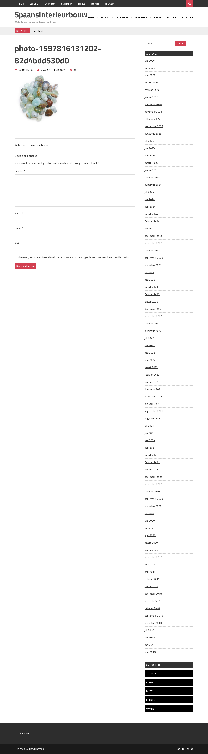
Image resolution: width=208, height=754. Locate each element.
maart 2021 (151, 455)
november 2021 (153, 396)
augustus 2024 (153, 185)
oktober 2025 (152, 119)
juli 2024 (149, 192)
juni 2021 (150, 433)
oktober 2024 (152, 177)
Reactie (20, 171)
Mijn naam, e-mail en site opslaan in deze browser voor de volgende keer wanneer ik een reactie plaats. (73, 257)
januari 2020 (151, 550)
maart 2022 (151, 367)
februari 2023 (152, 294)
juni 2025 (150, 148)
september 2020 (154, 499)
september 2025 (154, 126)
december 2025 (153, 104)
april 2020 (150, 535)
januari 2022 (151, 382)
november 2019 (153, 557)
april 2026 (150, 75)
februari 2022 (152, 375)
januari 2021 (151, 469)
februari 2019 (152, 579)
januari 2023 (151, 301)
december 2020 (153, 477)
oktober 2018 (152, 608)
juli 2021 (149, 426)
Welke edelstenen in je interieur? (32, 145)
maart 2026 (151, 82)
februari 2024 (152, 221)
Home (21, 4)
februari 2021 (152, 462)
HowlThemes (36, 749)
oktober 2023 (152, 250)
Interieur (49, 4)
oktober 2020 (152, 491)
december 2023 (153, 236)
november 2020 (153, 484)
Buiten (95, 4)
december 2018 (153, 594)
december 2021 (153, 389)
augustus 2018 (153, 623)
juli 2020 (149, 513)
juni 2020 (150, 521)
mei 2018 (150, 645)
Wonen (34, 4)
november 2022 (153, 316)
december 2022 (153, 309)
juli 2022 (149, 338)
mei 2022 (150, 353)
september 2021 (154, 411)
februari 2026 (152, 90)
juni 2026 (150, 60)
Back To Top (182, 749)
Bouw (81, 4)
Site (17, 243)
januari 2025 (151, 170)
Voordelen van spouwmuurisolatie (52, 31)
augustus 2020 (153, 506)
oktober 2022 (152, 323)
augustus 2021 (153, 418)
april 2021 (150, 448)
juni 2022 (150, 345)
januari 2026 (151, 97)
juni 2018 (150, 637)
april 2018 (150, 652)
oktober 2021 (152, 404)
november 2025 (153, 112)
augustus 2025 (153, 134)
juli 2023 (149, 272)
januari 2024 (151, 228)
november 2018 (153, 601)
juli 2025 (149, 141)
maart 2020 (151, 542)
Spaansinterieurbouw (51, 14)
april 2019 (150, 572)
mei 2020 (150, 528)
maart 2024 (151, 214)
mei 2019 (150, 564)
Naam (19, 213)
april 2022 (150, 360)
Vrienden (24, 733)
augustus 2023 (153, 265)
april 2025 (150, 155)
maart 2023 (151, 287)
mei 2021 (150, 440)
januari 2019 (151, 586)
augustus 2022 (153, 331)
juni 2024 (150, 199)
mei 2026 (150, 68)
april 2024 (150, 207)
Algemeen (66, 4)
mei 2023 (150, 280)
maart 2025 (151, 163)
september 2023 (154, 258)
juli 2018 (149, 630)
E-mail (19, 228)
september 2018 (154, 616)
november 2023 (153, 243)
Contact (110, 4)
